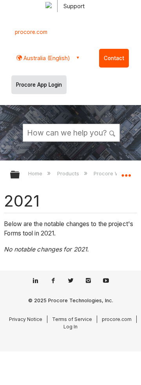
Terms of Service (72, 319)
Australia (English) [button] (46, 58)
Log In (70, 327)
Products (68, 173)
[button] (112, 132)
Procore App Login (39, 85)
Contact (114, 58)
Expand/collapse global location (126, 172)
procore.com (31, 32)
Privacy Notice (25, 319)
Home (36, 173)
